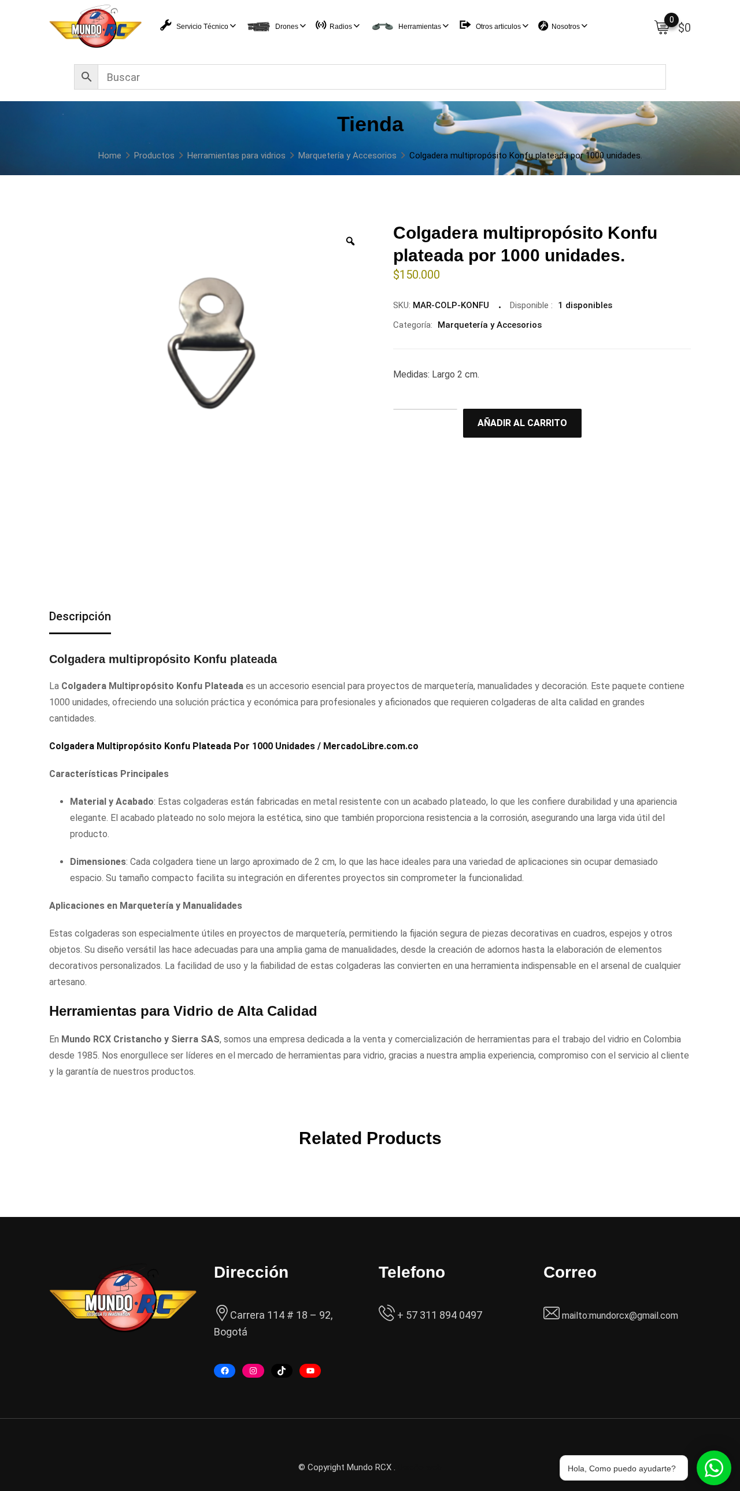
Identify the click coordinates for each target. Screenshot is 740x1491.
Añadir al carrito (522, 422)
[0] (661, 27)
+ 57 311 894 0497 (438, 1315)
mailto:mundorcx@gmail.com (620, 1315)
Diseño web (420, 1467)
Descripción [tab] (80, 616)
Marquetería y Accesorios (490, 325)
